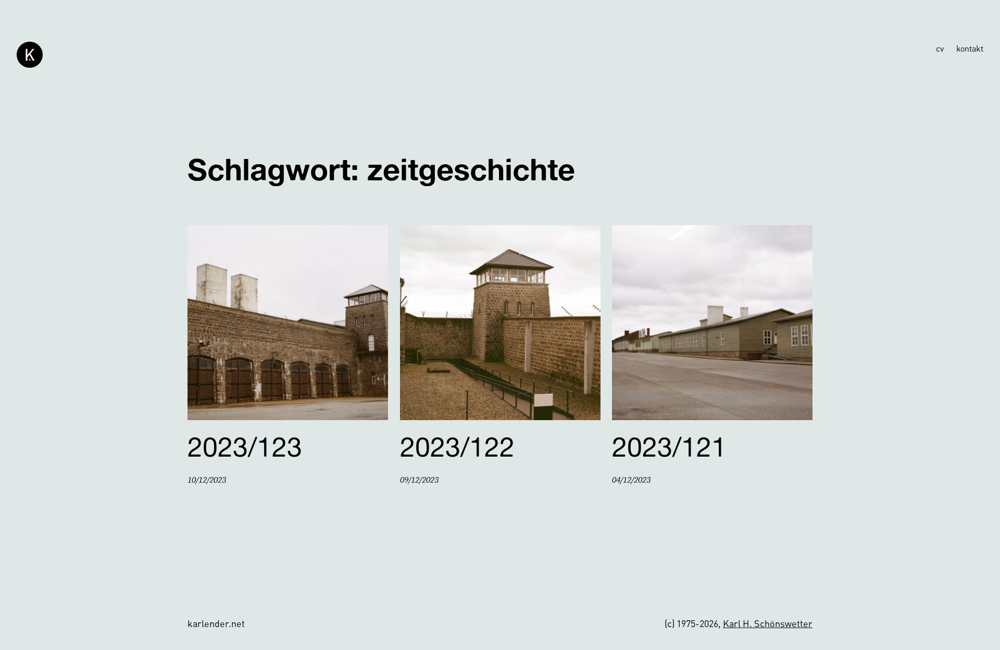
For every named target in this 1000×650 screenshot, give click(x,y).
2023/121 (669, 447)
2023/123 (245, 447)
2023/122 (457, 447)
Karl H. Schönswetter (768, 623)
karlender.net (216, 623)
